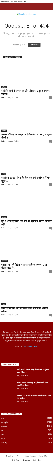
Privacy (19, 456)
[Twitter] (29, 352)
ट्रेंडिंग (3, 304)
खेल (2, 435)
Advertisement (30, 456)
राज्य (2, 418)
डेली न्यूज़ (4, 443)
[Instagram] (24, 352)
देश (2, 431)
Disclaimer (10, 456)
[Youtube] (34, 352)
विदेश (3, 439)
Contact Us (43, 456)
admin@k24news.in (31, 346)
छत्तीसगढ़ (4, 87)
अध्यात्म (4, 174)
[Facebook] (18, 352)
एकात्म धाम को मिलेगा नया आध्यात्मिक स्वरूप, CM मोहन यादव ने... (24, 266)
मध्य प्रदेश (4, 261)
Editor (3, 97)
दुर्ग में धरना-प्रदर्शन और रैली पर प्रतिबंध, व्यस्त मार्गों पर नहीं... (26, 222)
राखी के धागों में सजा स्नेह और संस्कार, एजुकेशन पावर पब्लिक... (25, 92)
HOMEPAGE (34, 45)
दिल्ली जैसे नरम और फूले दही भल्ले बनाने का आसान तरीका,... (24, 309)
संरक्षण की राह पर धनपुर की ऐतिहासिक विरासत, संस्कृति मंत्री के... (26, 136)
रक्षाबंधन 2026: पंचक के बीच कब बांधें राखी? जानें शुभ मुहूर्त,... (25, 179)
